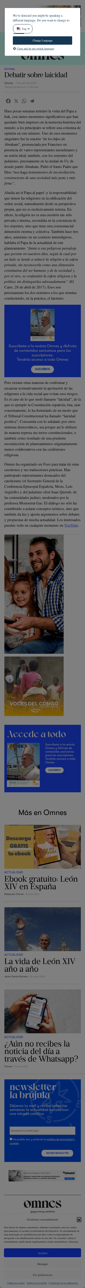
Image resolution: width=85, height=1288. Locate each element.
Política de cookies (16, 1282)
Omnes (8, 83)
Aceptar (42, 1253)
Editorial (9, 69)
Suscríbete (42, 369)
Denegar (42, 1264)
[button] (79, 1219)
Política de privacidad (37, 1282)
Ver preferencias (43, 1275)
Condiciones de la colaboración (63, 1282)
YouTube (71, 525)
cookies (14, 1143)
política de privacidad (60, 1139)
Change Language (43, 40)
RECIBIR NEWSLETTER (57, 1153)
